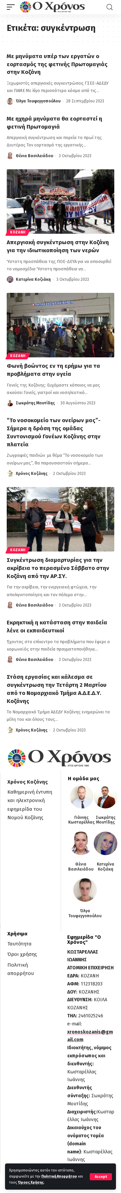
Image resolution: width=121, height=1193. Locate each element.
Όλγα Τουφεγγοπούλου (38, 101)
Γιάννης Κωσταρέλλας (81, 820)
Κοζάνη (18, 232)
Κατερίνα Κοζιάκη (33, 279)
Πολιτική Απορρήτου (59, 1176)
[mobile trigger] (12, 7)
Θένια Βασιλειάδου (34, 155)
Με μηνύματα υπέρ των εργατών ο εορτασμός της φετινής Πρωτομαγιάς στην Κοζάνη (57, 64)
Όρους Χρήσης (31, 1182)
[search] (109, 7)
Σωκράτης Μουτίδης (35, 403)
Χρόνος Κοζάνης (31, 473)
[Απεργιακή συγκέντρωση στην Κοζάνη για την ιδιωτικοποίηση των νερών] (60, 201)
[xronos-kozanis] (53, 7)
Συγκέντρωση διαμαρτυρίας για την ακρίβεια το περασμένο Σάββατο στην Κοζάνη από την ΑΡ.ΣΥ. (58, 568)
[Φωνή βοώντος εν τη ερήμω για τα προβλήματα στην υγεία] (60, 325)
